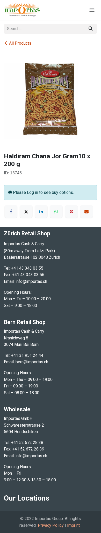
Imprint (73, 525)
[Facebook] (11, 211)
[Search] (90, 29)
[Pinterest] (71, 211)
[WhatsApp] (56, 211)
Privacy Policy (51, 525)
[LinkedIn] (41, 211)
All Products (20, 43)
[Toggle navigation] (92, 10)
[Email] (86, 211)
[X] (26, 211)
